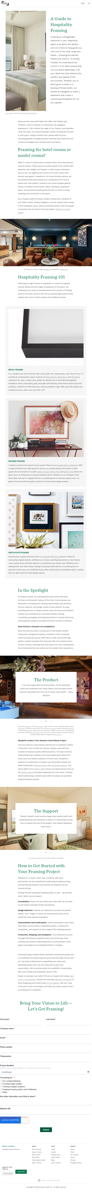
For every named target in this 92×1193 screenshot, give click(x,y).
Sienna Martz (21, 728)
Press (72, 1152)
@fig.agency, (47, 269)
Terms (72, 1157)
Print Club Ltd (38, 858)
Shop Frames (36, 1149)
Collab (53, 1152)
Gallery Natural (27, 772)
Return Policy (36, 1163)
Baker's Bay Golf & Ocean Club (28, 113)
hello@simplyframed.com (11, 1149)
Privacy (73, 1160)
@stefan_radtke (64, 269)
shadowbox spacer (59, 765)
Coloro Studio (36, 732)
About (72, 1149)
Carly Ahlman (9, 113)
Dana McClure (39, 726)
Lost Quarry (53, 728)
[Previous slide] (41, 721)
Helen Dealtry (29, 730)
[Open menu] (89, 4)
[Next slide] (50, 721)
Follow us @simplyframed (50, 1180)
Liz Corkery (31, 858)
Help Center (55, 1157)
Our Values (74, 1155)
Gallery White (40, 769)
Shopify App (55, 1155)
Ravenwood (28, 726)
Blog (52, 1160)
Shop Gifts (35, 1157)
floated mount (41, 765)
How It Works (56, 1163)
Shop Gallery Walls (38, 1160)
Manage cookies (76, 1163)
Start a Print (36, 1155)
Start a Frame (36, 1152)
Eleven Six (71, 728)
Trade (53, 1149)
